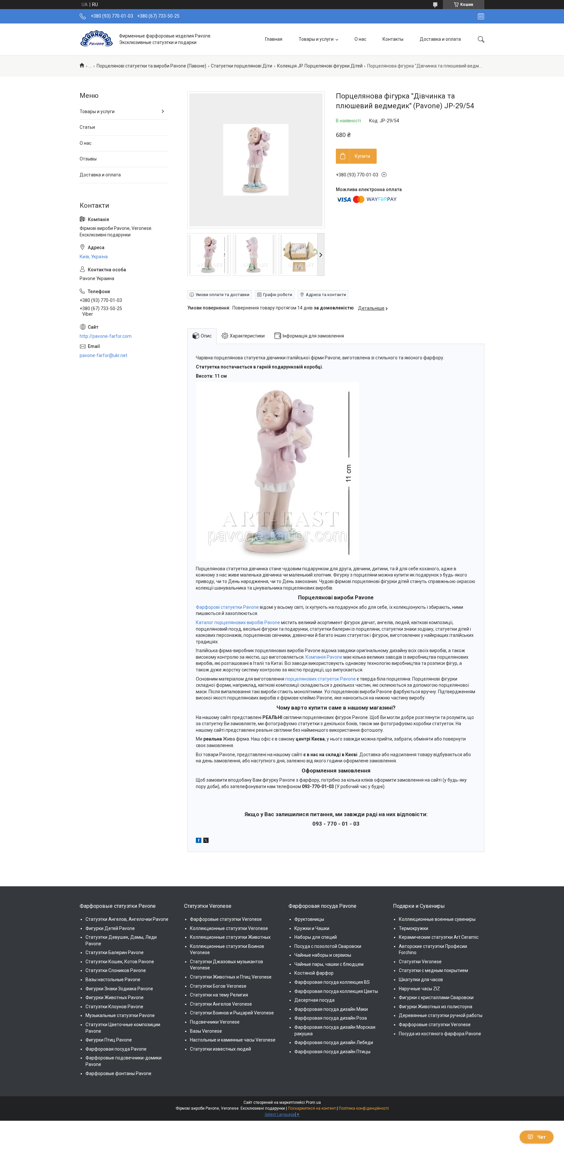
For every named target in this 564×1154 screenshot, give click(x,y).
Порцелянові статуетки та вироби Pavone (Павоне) (151, 65)
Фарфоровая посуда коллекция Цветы (336, 991)
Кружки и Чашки (311, 928)
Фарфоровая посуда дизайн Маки (331, 1009)
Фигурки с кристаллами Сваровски (436, 997)
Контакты (393, 39)
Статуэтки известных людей (220, 1049)
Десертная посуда (314, 1000)
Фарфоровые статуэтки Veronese (226, 919)
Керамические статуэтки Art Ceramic (438, 937)
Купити (362, 156)
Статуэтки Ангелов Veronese (221, 1004)
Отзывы (88, 158)
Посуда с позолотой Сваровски (327, 946)
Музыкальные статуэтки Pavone (120, 1015)
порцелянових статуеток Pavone (320, 679)
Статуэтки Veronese (420, 961)
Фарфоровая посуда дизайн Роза (330, 1018)
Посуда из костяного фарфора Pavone (440, 1033)
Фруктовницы (309, 919)
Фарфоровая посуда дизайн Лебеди (333, 1042)
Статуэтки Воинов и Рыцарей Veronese (232, 1012)
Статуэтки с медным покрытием (433, 970)
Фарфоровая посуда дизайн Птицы (332, 1051)
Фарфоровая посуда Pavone (116, 1049)
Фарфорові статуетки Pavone (227, 607)
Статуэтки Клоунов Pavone (114, 1006)
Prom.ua (313, 1102)
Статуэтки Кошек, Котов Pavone (120, 961)
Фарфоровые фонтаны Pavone (118, 1073)
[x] (206, 841)
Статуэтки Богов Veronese (218, 986)
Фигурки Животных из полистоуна (435, 1006)
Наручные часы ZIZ (419, 988)
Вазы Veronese (206, 1031)
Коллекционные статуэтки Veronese (229, 928)
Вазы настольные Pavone (113, 979)
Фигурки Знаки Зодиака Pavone (119, 988)
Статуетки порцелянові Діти (241, 65)
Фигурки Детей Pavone (110, 928)
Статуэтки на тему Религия (219, 994)
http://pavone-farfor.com (106, 336)
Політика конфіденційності (364, 1108)
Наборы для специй (315, 937)
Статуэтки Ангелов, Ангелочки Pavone (127, 919)
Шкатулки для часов (421, 979)
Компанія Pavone (324, 657)
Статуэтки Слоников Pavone (116, 970)
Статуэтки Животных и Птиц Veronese (231, 977)
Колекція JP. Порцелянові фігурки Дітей (320, 65)
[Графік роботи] (481, 16)
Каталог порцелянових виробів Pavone (238, 622)
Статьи (87, 127)
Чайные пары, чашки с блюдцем (329, 964)
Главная (273, 39)
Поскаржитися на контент (312, 1108)
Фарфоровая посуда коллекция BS (332, 982)
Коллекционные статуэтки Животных (230, 937)
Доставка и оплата (440, 39)
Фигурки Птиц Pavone (109, 1039)
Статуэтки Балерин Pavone (115, 952)
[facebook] (198, 841)
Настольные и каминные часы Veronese (232, 1039)
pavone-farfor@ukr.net (103, 355)
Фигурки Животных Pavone (115, 997)
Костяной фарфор (314, 973)
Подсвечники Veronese (215, 1022)
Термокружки (413, 928)
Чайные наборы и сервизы (322, 955)
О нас (360, 39)
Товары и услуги (316, 39)
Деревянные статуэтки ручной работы (440, 1015)
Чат (541, 1137)
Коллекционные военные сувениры (437, 919)
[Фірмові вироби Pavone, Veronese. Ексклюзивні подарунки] (97, 39)
